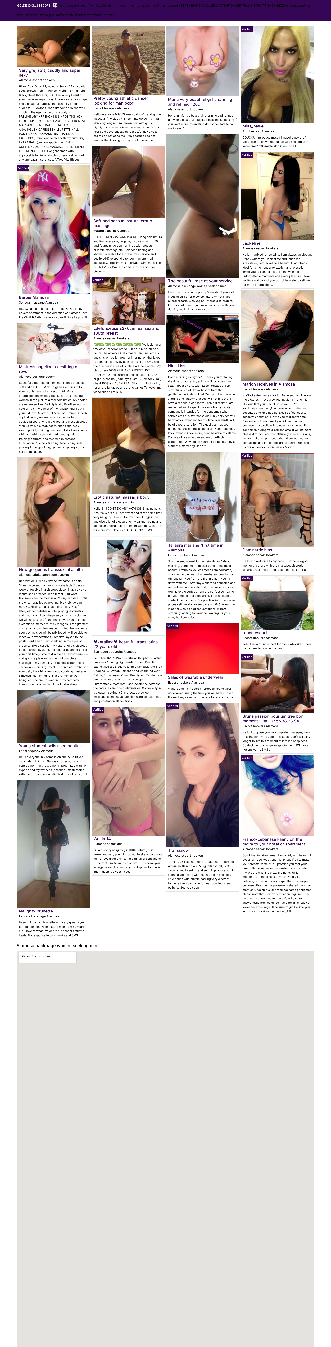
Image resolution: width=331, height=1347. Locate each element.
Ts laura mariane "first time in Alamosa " (195, 547)
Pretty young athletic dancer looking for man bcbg (120, 100)
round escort (255, 632)
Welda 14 (102, 838)
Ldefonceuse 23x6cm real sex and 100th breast (126, 331)
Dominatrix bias (257, 549)
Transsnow (178, 850)
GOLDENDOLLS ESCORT (34, 5)
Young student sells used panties (50, 745)
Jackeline (251, 243)
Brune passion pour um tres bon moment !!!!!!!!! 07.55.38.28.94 (273, 718)
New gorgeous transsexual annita (51, 569)
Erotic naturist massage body (121, 497)
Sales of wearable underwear (195, 677)
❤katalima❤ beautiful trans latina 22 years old (125, 644)
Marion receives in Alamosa (269, 384)
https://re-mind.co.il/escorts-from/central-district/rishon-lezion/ (233, 5)
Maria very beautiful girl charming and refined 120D (200, 102)
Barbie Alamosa (34, 297)
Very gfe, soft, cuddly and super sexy (49, 73)
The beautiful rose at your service (200, 281)
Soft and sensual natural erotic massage (122, 223)
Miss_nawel (254, 126)
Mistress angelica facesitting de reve (49, 369)
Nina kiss (176, 365)
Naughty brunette (36, 911)
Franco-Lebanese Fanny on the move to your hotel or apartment (274, 841)
